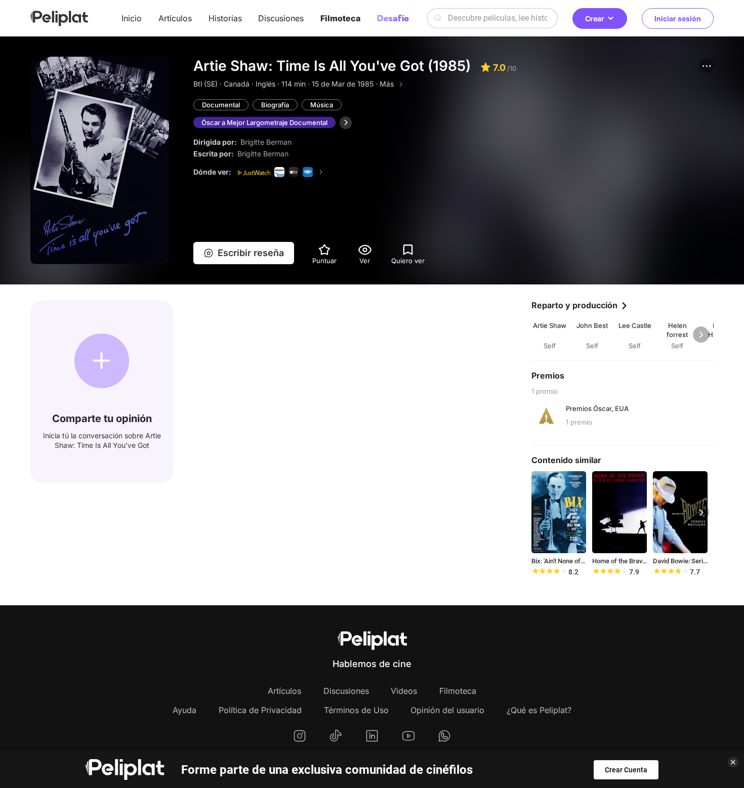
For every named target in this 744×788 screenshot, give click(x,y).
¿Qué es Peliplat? (539, 710)
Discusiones (281, 18)
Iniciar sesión (677, 18)
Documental (221, 105)
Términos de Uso (356, 710)
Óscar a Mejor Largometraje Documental (264, 122)
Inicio (131, 18)
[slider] (549, 572)
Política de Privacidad (260, 710)
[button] (706, 66)
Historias (225, 18)
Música (321, 105)
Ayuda (184, 710)
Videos (404, 691)
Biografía (275, 105)
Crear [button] (594, 18)
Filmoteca (340, 18)
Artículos (175, 18)
